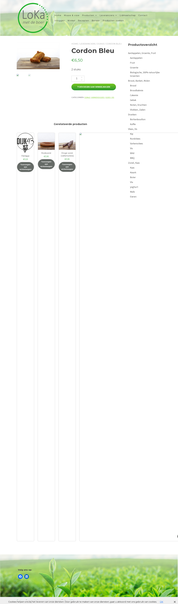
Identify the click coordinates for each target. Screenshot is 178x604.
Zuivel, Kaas (134, 162)
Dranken (132, 114)
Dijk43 (100, 44)
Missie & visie (71, 15)
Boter (133, 177)
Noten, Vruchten (138, 104)
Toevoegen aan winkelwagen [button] (25, 167)
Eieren (133, 196)
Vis (131, 148)
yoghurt (134, 186)
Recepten (83, 20)
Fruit (132, 62)
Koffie (133, 124)
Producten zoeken (113, 20)
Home (57, 15)
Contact (143, 15)
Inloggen (59, 20)
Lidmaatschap (128, 15)
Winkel (71, 20)
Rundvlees (135, 138)
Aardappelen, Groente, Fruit (142, 53)
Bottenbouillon (137, 119)
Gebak (133, 100)
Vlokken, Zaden (137, 109)
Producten (88, 15)
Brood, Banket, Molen (139, 80)
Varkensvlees (98, 97)
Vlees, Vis (109, 97)
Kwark (133, 172)
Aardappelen (136, 57)
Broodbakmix (136, 90)
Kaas (132, 167)
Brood (133, 85)
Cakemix (134, 95)
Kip (131, 133)
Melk (132, 191)
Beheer (96, 20)
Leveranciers (107, 15)
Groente (134, 67)
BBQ (132, 157)
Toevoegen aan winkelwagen (93, 87)
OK (161, 602)
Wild (132, 153)
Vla (131, 182)
